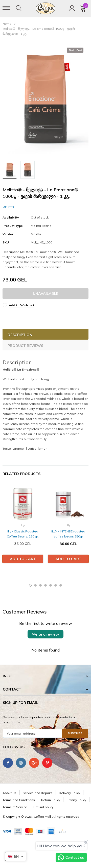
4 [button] (45, 585)
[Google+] (34, 763)
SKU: (6, 242)
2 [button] (35, 585)
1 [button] (30, 585)
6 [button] (55, 585)
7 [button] (60, 585)
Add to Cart (23, 559)
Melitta (8, 207)
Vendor (8, 234)
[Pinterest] (47, 763)
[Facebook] (8, 763)
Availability (11, 217)
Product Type (13, 226)
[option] (45, 100)
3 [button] (40, 585)
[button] (15, 856)
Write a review (45, 634)
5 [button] (50, 585)
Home (7, 23)
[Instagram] (21, 763)
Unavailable (45, 293)
